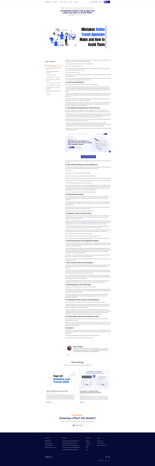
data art (99, 88)
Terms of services (100, 443)
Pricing (61, 1)
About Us (88, 440)
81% (66, 266)
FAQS (65, 1)
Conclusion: (48, 94)
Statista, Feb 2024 (85, 61)
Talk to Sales (95, 2)
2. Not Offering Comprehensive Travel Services (53, 68)
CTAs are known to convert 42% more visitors (89, 222)
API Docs (70, 1)
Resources (76, 1)
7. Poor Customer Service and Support (53, 82)
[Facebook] (106, 457)
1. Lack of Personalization (51, 65)
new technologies (74, 296)
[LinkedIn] (109, 457)
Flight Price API (48, 440)
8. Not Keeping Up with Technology (53, 85)
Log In (101, 2)
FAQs (87, 447)
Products (55, 1)
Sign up (106, 2)
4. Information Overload (50, 75)
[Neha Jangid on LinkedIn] (67, 354)
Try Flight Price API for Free (88, 156)
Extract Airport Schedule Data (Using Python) (71, 447)
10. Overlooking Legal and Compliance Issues (53, 91)
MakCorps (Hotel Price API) (50, 447)
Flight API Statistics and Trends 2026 (57, 391)
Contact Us (88, 443)
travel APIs (84, 114)
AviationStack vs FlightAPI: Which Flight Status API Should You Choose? (90, 391)
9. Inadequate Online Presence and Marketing (53, 88)
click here (90, 233)
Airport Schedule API (49, 445)
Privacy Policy (100, 440)
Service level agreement (101, 445)
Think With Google (86, 173)
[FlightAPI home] (48, 2)
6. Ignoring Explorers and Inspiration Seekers (53, 80)
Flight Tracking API (48, 443)
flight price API (80, 123)
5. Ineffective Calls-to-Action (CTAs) (53, 77)
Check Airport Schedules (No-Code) (69, 443)
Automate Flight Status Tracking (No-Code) (70, 445)
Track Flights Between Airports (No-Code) (70, 440)
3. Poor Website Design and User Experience (52, 72)
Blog (63, 8)
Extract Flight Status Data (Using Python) (70, 449)
